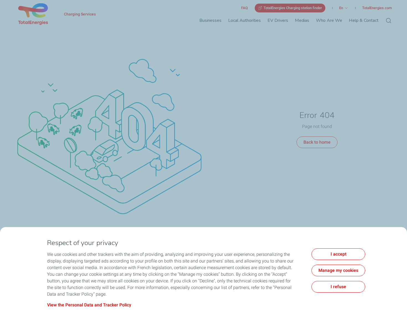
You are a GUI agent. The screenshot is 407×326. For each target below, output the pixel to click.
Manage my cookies (338, 270)
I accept (338, 254)
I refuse (338, 286)
